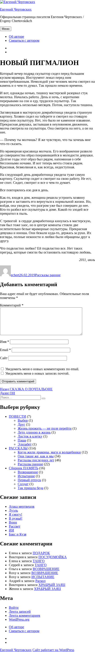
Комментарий (11, 305)
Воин (13, 522)
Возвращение (28, 472)
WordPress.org (19, 619)
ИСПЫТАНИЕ (42, 577)
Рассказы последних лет (36, 460)
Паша (22, 440)
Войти (14, 607)
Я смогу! (15, 514)
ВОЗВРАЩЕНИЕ (46, 569)
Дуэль (13, 510)
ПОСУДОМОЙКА (52, 557)
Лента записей (20, 611)
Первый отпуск (29, 480)
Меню (6, 28)
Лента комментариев (24, 615)
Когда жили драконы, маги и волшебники (49, 452)
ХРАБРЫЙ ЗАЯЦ (51, 585)
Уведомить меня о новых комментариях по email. (42, 369)
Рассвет (14, 526)
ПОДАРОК (41, 553)
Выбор (23, 420)
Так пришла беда (30, 488)
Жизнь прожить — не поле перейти (45, 428)
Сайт (4, 358)
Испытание (26, 476)
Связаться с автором (24, 40)
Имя (4, 342)
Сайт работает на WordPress (53, 650)
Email (5, 350)
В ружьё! (15, 518)
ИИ (11, 530)
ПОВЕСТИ (17, 416)
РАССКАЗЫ (18, 448)
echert (15, 275)
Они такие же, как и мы (36, 456)
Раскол (40, 581)
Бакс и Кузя (17, 534)
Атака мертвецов (21, 506)
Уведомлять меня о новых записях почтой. (37, 373)
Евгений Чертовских (16, 9)
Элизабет (25, 444)
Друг (21, 424)
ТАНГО (39, 561)
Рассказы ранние (48, 275)
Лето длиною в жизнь (34, 432)
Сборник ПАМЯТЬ (23, 468)
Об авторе (16, 36)
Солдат (23, 484)
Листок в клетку (30, 436)
